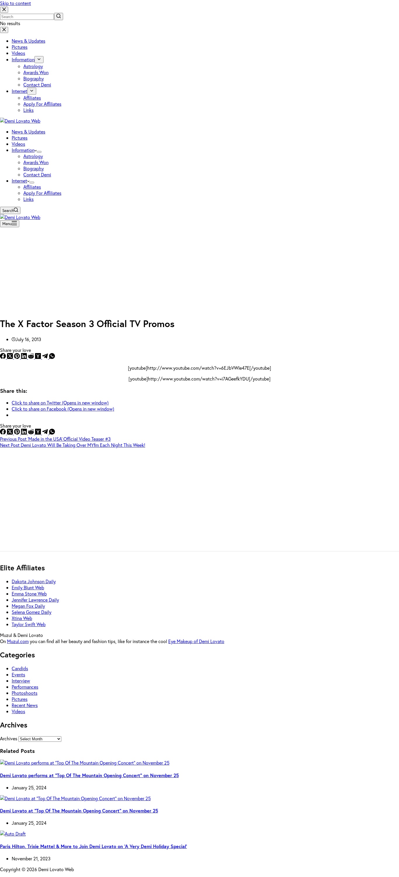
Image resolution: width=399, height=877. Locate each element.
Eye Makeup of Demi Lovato (196, 641)
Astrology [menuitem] (33, 66)
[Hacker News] (38, 357)
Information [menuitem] (23, 59)
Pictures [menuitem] (19, 47)
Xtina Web (22, 618)
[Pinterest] (17, 357)
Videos (18, 711)
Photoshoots (24, 693)
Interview (21, 681)
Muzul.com (18, 641)
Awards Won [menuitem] (35, 72)
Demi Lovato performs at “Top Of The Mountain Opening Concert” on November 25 (89, 775)
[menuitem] (39, 59)
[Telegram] (45, 357)
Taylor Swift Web (29, 624)
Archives (8, 738)
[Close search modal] (4, 10)
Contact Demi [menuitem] (37, 84)
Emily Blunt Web (28, 587)
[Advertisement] (199, 270)
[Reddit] (31, 357)
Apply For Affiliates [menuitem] (42, 104)
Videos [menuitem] (18, 53)
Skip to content (15, 3)
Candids (20, 668)
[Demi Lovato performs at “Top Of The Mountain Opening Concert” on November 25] (84, 763)
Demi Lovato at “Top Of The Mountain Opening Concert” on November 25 (79, 810)
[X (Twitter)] (10, 357)
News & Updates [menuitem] (28, 41)
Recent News (25, 705)
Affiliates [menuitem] (32, 98)
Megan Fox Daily (28, 606)
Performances (25, 687)
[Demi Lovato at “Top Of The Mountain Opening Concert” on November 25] (75, 798)
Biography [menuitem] (33, 78)
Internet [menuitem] (19, 91)
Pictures (19, 699)
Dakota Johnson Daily (34, 581)
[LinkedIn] (24, 357)
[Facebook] (3, 357)
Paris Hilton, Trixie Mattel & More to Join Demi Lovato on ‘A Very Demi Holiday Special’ (93, 846)
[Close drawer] (4, 30)
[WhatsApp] (52, 357)
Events (18, 674)
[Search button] (58, 16)
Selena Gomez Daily (31, 612)
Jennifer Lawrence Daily (35, 600)
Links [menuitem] (28, 110)
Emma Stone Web (29, 594)
